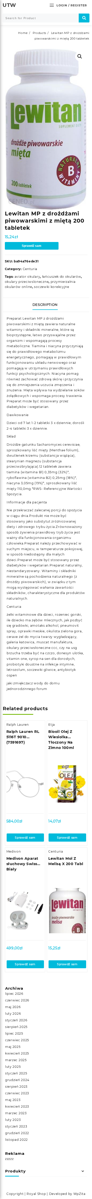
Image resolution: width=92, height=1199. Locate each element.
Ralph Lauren (17, 724)
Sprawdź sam (31, 246)
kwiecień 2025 (17, 1053)
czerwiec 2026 (17, 1000)
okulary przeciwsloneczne (27, 282)
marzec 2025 (16, 1060)
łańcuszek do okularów (61, 276)
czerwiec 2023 (17, 1093)
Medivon (13, 851)
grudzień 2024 (17, 1080)
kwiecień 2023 (17, 1106)
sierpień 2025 (16, 1027)
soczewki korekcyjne (51, 287)
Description (45, 304)
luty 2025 (13, 1067)
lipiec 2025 (14, 1033)
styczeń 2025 (16, 1073)
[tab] (46, 304)
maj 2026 (13, 1007)
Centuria (30, 269)
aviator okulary (27, 276)
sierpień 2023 (16, 1086)
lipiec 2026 (14, 994)
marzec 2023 (16, 1113)
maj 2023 (13, 1100)
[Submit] (84, 18)
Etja (51, 724)
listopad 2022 (16, 1140)
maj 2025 (13, 1047)
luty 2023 (13, 1120)
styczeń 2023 (16, 1126)
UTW (9, 5)
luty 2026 (13, 1013)
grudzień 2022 (17, 1133)
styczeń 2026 (16, 1020)
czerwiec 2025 (17, 1040)
